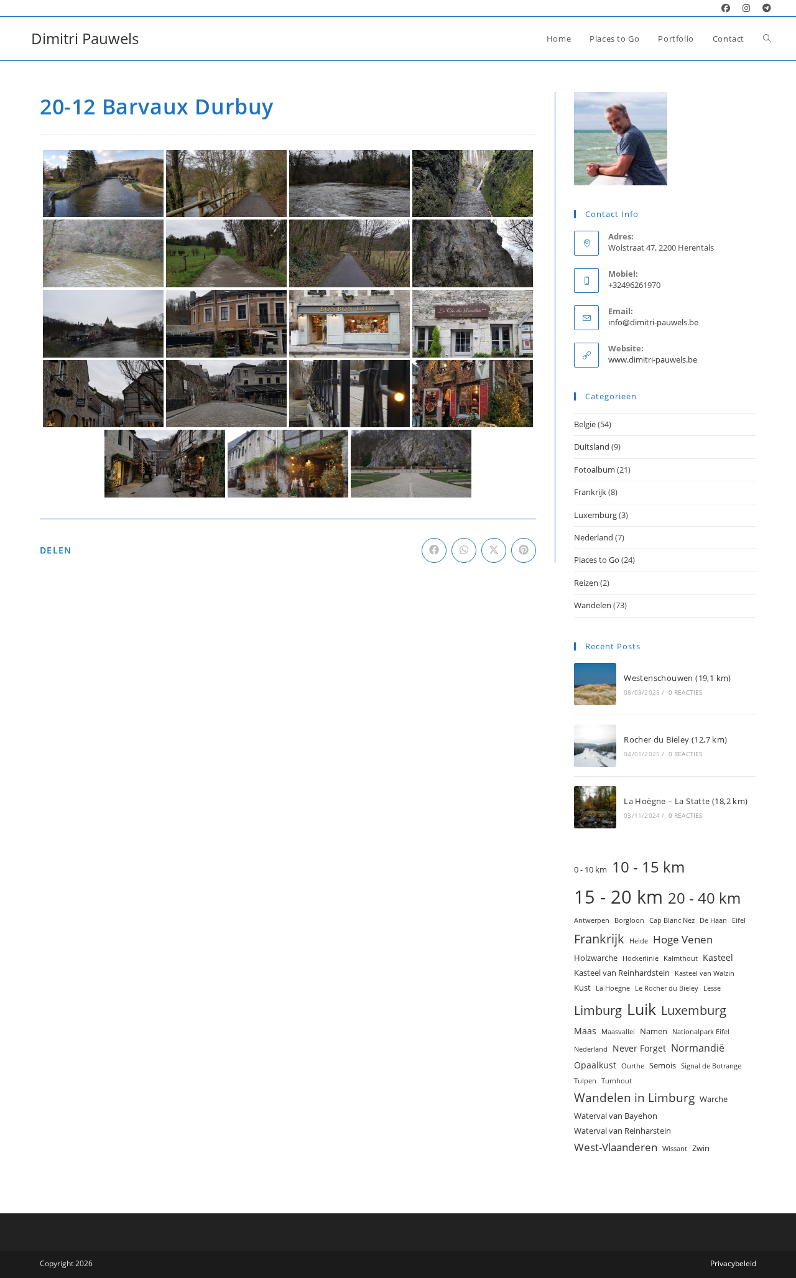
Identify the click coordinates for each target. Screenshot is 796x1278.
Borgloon (629, 920)
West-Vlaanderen (615, 1147)
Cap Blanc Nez (672, 920)
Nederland (593, 537)
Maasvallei (618, 1031)
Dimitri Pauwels (85, 38)
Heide (638, 941)
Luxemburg (595, 515)
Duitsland (591, 446)
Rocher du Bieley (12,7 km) (675, 739)
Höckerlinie (640, 958)
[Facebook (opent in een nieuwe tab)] (725, 8)
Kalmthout (681, 958)
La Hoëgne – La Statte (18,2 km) (685, 801)
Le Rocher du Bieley (666, 988)
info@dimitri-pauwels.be (653, 322)
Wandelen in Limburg (634, 1098)
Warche (714, 1098)
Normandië (697, 1048)
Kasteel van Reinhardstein (622, 972)
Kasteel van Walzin (704, 973)
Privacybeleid (733, 1263)
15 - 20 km (618, 896)
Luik (641, 1008)
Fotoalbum (594, 469)
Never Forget (639, 1048)
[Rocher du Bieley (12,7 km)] (595, 746)
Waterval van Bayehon (615, 1115)
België (585, 424)
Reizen (586, 582)
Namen (653, 1031)
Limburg (598, 1010)
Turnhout (616, 1081)
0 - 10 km (590, 869)
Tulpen (585, 1081)
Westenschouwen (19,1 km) (677, 677)
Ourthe (632, 1066)
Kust (582, 987)
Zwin (701, 1148)
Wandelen (592, 605)
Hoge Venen (683, 939)
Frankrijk (590, 492)
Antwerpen (591, 920)
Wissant (674, 1148)
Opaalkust (595, 1065)
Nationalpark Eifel (700, 1031)
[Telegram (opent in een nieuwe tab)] (763, 8)
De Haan (713, 920)
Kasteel (718, 957)
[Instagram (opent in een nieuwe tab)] (746, 8)
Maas (585, 1031)
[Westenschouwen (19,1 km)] (595, 684)
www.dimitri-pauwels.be (652, 359)
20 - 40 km (704, 897)
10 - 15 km (648, 866)
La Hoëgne (613, 988)
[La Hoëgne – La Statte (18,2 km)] (595, 807)
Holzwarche (596, 957)
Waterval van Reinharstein (622, 1130)
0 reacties (686, 692)
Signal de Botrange (711, 1066)
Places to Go (596, 559)
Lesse (712, 988)
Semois (662, 1065)
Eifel (739, 920)
